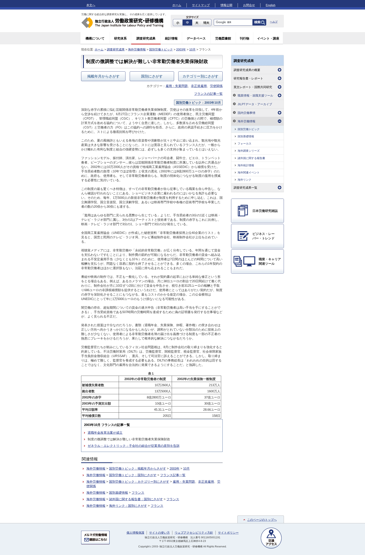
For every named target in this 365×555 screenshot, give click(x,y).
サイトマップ (201, 5)
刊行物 (244, 38)
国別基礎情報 (118, 492)
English (270, 5)
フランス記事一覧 (172, 475)
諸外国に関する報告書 (251, 158)
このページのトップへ (262, 519)
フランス (138, 492)
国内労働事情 (246, 113)
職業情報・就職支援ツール (255, 95)
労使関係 (216, 86)
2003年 (181, 49)
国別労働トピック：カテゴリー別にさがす (139, 481)
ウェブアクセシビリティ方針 (194, 532)
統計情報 (171, 38)
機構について (95, 38)
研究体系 (120, 38)
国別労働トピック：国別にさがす (133, 475)
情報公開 (226, 5)
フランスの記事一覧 (208, 93)
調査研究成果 (145, 38)
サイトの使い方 (159, 532)
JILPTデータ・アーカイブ (255, 104)
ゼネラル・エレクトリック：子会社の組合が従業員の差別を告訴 (134, 445)
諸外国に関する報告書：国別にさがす (136, 499)
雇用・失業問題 (177, 86)
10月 (192, 49)
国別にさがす (152, 76)
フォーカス (244, 143)
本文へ (90, 5)
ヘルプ (274, 21)
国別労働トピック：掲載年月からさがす (137, 468)
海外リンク (244, 179)
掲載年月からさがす (103, 76)
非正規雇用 (199, 86)
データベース (196, 38)
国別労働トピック (161, 49)
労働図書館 (223, 38)
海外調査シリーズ (249, 150)
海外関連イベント (249, 172)
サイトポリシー (228, 532)
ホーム (176, 5)
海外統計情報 (246, 165)
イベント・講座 (268, 38)
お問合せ (249, 5)
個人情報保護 (135, 532)
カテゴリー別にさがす (200, 76)
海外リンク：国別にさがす (128, 505)
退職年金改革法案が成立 (105, 432)
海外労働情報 (137, 49)
